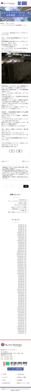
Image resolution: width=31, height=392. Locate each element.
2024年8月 (21, 258)
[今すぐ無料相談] (24, 3)
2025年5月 (21, 243)
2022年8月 (21, 295)
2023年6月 (21, 279)
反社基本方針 (6, 383)
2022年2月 (21, 305)
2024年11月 (20, 253)
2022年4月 (21, 301)
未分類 (22, 210)
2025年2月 (21, 248)
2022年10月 (20, 292)
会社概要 (19, 380)
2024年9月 (20, 256)
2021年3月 (21, 322)
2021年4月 (21, 320)
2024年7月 (20, 259)
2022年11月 (21, 290)
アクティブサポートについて (16, 201)
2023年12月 (20, 270)
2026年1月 (21, 231)
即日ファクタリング (17, 207)
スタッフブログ (10, 23)
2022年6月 (21, 298)
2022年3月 (21, 303)
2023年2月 (21, 286)
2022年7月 (21, 297)
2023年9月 (21, 275)
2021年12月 (20, 308)
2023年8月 (21, 276)
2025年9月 (21, 237)
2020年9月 (21, 331)
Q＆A (4, 380)
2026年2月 (21, 229)
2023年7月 (21, 278)
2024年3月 (20, 265)
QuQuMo (21, 199)
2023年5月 (21, 281)
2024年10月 (20, 254)
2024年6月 (20, 261)
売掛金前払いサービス (18, 209)
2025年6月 (21, 242)
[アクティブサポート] (8, 3)
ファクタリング (19, 206)
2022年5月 (21, 300)
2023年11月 (21, 272)
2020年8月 (21, 333)
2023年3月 (21, 284)
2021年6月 (21, 317)
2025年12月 (20, 232)
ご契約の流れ (20, 374)
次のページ (5, 161)
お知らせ (21, 202)
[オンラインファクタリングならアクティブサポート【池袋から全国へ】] (11, 345)
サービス (5, 377)
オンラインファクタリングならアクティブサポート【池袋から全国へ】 (17, 389)
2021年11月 (21, 309)
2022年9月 (21, 294)
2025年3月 (21, 247)
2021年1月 (21, 325)
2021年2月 (21, 323)
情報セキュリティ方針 (23, 383)
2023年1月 (21, 287)
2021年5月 (21, 319)
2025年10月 (20, 236)
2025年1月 (21, 250)
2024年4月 (20, 264)
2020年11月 (21, 328)
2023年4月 (21, 283)
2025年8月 (21, 239)
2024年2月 (21, 267)
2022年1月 (21, 306)
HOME (2, 23)
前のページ (25, 161)
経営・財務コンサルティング (16, 212)
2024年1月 (21, 268)
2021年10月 (20, 311)
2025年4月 (21, 245)
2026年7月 (21, 225)
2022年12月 (20, 289)
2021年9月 (21, 312)
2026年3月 (21, 228)
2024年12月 (20, 251)
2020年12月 (20, 326)
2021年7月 (21, 315)
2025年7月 (20, 240)
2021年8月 (21, 314)
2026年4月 (21, 226)
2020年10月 (20, 330)
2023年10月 (20, 273)
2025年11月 (21, 234)
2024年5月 (20, 262)
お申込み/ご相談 (21, 377)
